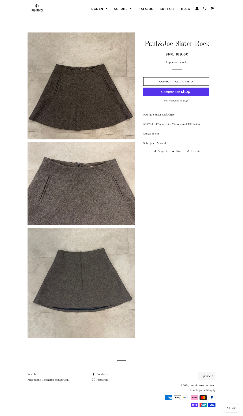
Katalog (146, 9)
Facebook (102, 374)
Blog (185, 9)
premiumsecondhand (202, 385)
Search (32, 374)
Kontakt (167, 9)
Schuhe (121, 9)
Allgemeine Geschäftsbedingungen (48, 379)
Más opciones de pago (176, 100)
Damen (97, 9)
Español (205, 376)
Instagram (102, 379)
